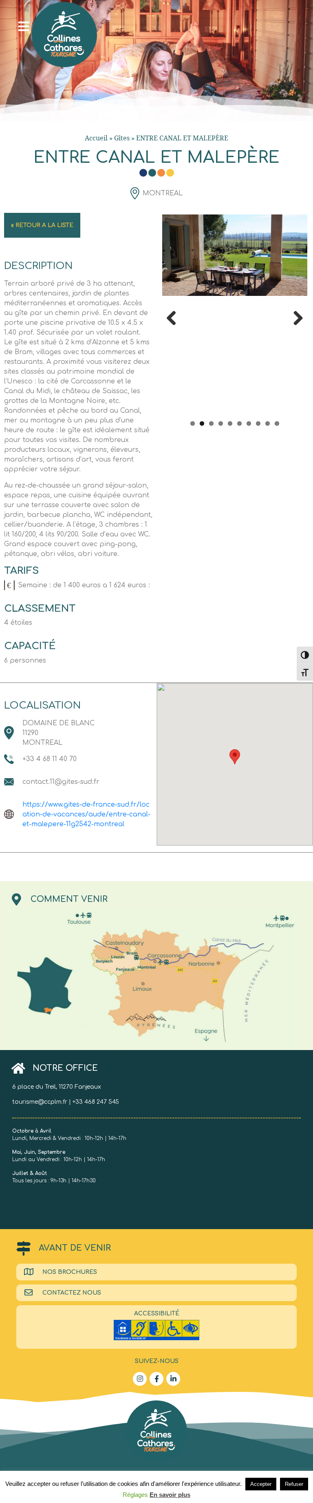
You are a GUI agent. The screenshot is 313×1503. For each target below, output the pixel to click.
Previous (174, 316)
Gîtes (122, 137)
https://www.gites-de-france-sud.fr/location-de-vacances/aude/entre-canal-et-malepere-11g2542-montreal (86, 814)
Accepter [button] (260, 1484)
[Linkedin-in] (173, 1379)
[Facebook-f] (156, 1379)
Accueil (96, 137)
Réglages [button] (135, 1494)
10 (277, 423)
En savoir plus (170, 1494)
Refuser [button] (294, 1484)
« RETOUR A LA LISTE (42, 225)
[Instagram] (140, 1379)
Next (295, 316)
